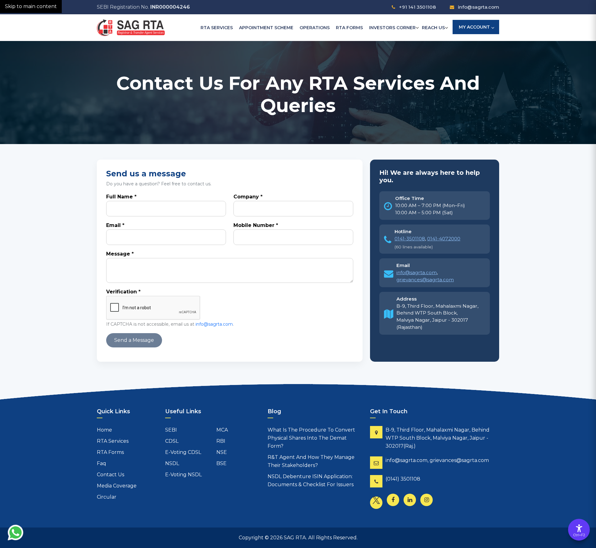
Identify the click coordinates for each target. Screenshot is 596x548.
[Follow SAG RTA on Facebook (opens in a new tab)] (394, 501)
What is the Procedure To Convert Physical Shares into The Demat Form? (311, 438)
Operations (315, 27)
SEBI (171, 430)
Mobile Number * (255, 225)
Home (104, 430)
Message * (120, 254)
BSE (221, 463)
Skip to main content (31, 6)
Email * (115, 225)
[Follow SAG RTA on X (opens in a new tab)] (378, 504)
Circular (106, 497)
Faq (101, 463)
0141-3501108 (410, 239)
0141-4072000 (443, 239)
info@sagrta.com (478, 7)
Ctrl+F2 (579, 535)
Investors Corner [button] (392, 27)
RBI (220, 441)
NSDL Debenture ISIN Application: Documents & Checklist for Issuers (311, 480)
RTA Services (217, 27)
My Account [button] (474, 27)
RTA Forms (349, 27)
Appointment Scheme (266, 27)
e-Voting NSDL (183, 475)
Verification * (123, 292)
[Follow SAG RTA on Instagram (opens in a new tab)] (428, 501)
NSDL (172, 463)
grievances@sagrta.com (425, 280)
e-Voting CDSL (183, 452)
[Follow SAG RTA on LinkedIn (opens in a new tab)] (411, 501)
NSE (221, 452)
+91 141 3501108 (417, 7)
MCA (222, 430)
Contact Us (110, 475)
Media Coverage (117, 486)
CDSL (171, 441)
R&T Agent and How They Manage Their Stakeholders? (311, 461)
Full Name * (121, 197)
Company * (248, 197)
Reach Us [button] (433, 27)
